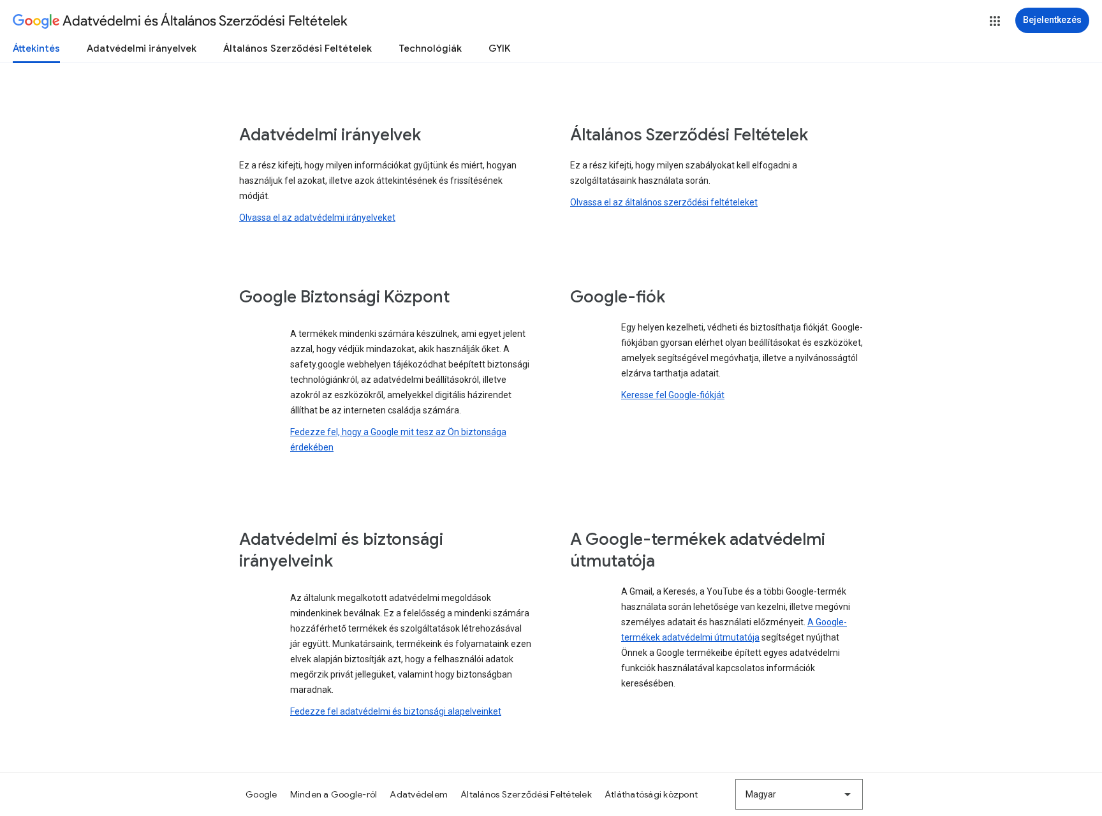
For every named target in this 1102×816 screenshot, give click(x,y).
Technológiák (430, 48)
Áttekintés (36, 48)
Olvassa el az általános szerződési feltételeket (664, 202)
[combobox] (799, 794)
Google (261, 794)
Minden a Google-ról (334, 794)
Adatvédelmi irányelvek (141, 48)
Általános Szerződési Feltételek (297, 48)
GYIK (500, 48)
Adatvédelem (419, 794)
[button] (995, 21)
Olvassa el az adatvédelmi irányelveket (317, 217)
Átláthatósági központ (651, 794)
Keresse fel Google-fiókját (672, 395)
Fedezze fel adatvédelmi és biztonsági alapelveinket (395, 711)
